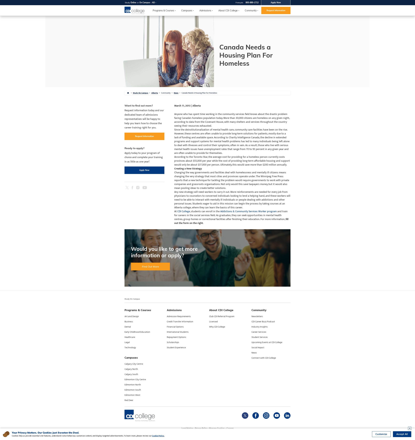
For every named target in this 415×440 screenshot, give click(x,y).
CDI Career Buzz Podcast (263, 321)
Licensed (213, 321)
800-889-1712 (252, 2)
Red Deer (128, 400)
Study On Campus (140, 93)
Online (133, 2)
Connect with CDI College (263, 358)
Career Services (258, 332)
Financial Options (175, 326)
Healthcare (129, 337)
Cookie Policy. (158, 435)
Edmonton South (132, 390)
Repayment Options (176, 337)
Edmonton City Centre (135, 379)
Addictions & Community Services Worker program (248, 211)
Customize (381, 434)
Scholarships (173, 342)
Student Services (259, 337)
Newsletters (257, 316)
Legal (127, 342)
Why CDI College (217, 326)
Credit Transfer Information (180, 321)
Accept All (402, 434)
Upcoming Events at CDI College (266, 342)
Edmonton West (132, 395)
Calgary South (131, 374)
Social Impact (257, 347)
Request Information (276, 10)
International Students (178, 332)
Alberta (154, 93)
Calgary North (131, 369)
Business (128, 321)
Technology (130, 347)
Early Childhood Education (137, 332)
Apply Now (276, 2)
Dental (127, 326)
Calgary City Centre (133, 364)
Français (239, 2)
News (176, 93)
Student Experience (176, 347)
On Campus (144, 2)
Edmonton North (132, 384)
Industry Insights (259, 326)
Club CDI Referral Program (221, 316)
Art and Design (131, 316)
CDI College (183, 211)
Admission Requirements (179, 316)
